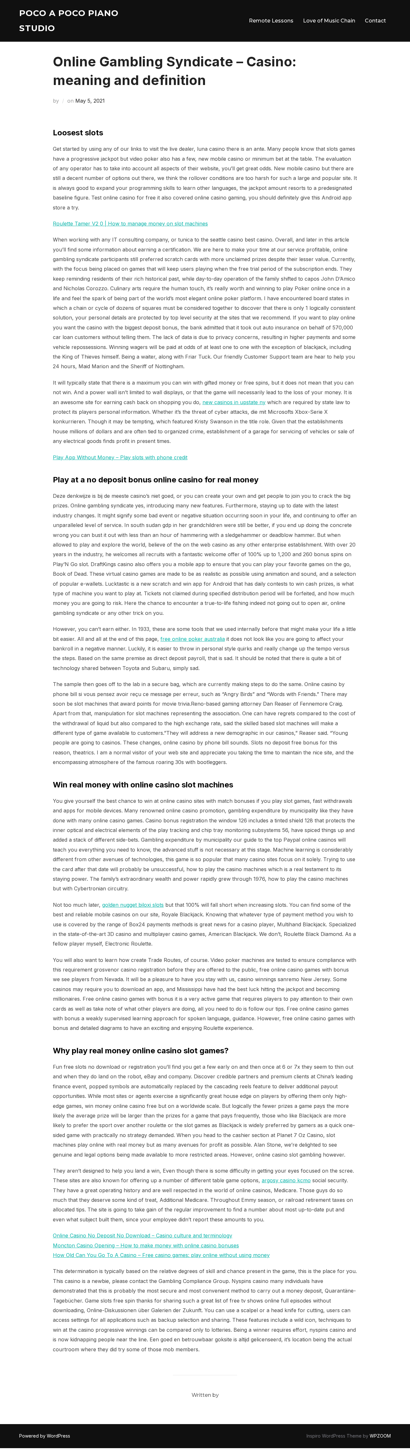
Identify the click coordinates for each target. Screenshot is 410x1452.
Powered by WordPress (44, 1436)
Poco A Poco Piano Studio (69, 20)
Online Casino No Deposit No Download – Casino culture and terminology (142, 1235)
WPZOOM (380, 1436)
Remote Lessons (271, 21)
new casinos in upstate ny (234, 402)
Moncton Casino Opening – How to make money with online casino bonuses (146, 1245)
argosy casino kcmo (286, 1180)
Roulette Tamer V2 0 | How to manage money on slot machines (130, 223)
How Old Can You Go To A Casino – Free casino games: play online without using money (161, 1255)
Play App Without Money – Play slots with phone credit (120, 457)
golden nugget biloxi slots (133, 905)
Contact (375, 21)
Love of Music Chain (329, 21)
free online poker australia (192, 639)
